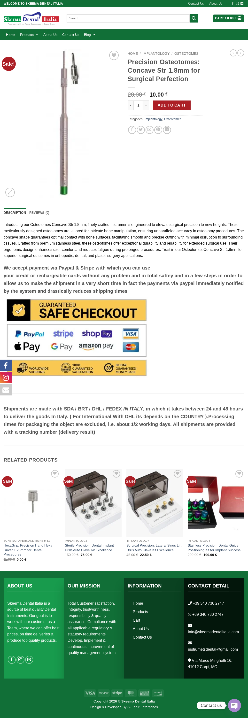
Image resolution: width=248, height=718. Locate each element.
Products (27, 35)
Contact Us (196, 3)
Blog (87, 35)
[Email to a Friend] (150, 130)
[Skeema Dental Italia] (31, 18)
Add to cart (172, 105)
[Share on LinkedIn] (167, 130)
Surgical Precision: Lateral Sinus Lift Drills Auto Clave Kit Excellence (153, 547)
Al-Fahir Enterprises (142, 707)
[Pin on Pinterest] (158, 130)
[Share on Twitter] (141, 130)
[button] (228, 19)
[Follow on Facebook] (232, 3)
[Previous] (4, 519)
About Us (215, 3)
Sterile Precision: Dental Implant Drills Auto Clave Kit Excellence (89, 547)
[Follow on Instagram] (237, 3)
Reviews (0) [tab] (39, 213)
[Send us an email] (241, 3)
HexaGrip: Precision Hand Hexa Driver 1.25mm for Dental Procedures (28, 549)
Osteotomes (186, 53)
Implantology (156, 53)
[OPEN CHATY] (234, 705)
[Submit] (194, 18)
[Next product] (233, 52)
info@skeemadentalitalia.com (213, 632)
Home (10, 35)
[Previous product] (240, 52)
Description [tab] (15, 213)
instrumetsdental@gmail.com (213, 649)
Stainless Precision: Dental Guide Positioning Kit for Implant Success (214, 547)
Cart (136, 620)
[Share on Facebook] (132, 130)
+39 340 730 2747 (208, 603)
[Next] (244, 519)
